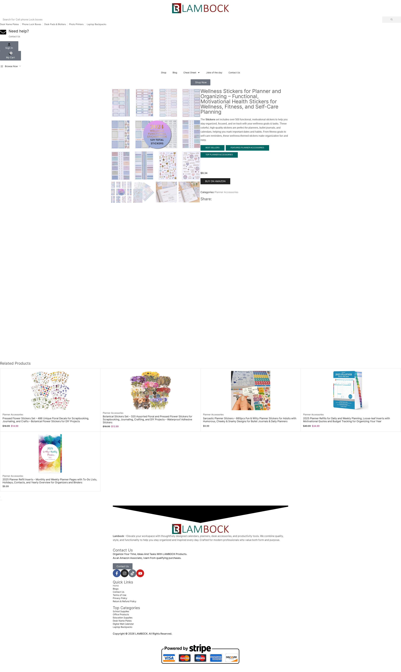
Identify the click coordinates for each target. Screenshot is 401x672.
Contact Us (234, 72)
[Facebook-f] (117, 573)
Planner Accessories (226, 192)
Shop (163, 72)
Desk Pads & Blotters (55, 24)
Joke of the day (214, 72)
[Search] (391, 19)
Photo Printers (76, 24)
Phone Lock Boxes (31, 24)
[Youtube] (140, 573)
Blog (175, 72)
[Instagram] (124, 573)
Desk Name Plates (9, 24)
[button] (9, 46)
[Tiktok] (132, 573)
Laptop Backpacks (96, 24)
